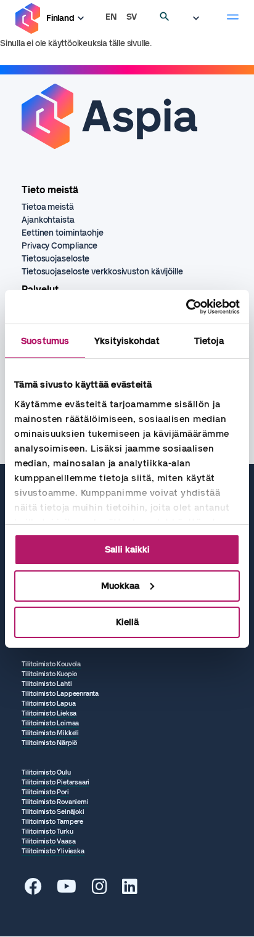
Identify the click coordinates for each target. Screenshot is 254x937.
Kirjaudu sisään (199, 18)
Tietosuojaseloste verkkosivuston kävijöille (102, 271)
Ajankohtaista (48, 220)
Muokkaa (120, 585)
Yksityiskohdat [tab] (126, 340)
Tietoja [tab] (209, 340)
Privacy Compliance (59, 246)
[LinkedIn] (129, 890)
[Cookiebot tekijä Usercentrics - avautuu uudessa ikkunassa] (186, 306)
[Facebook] (33, 890)
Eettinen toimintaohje (63, 233)
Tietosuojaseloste (55, 258)
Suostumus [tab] (45, 340)
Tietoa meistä (48, 207)
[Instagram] (99, 890)
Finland (60, 18)
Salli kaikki (127, 549)
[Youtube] (66, 890)
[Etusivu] (27, 18)
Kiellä (127, 621)
